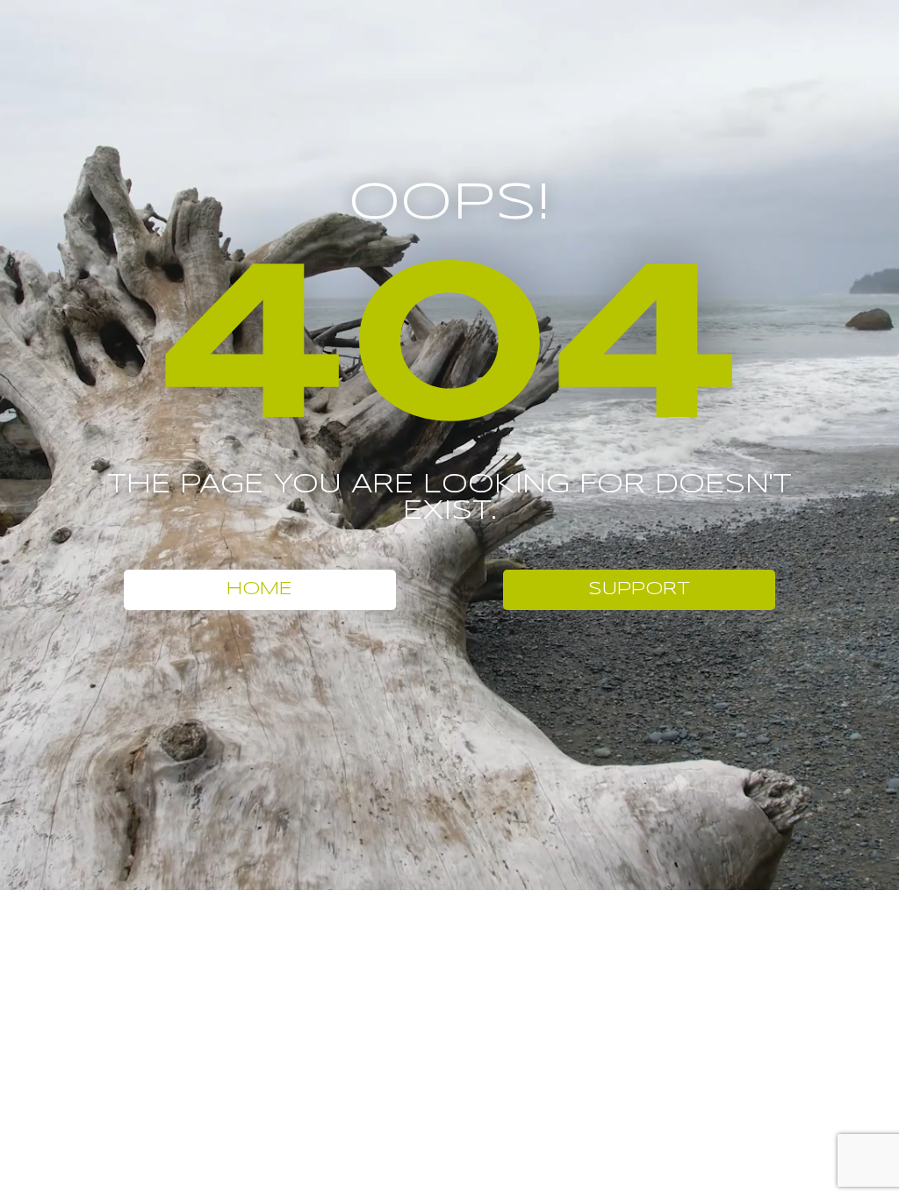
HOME (259, 589)
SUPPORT (639, 589)
